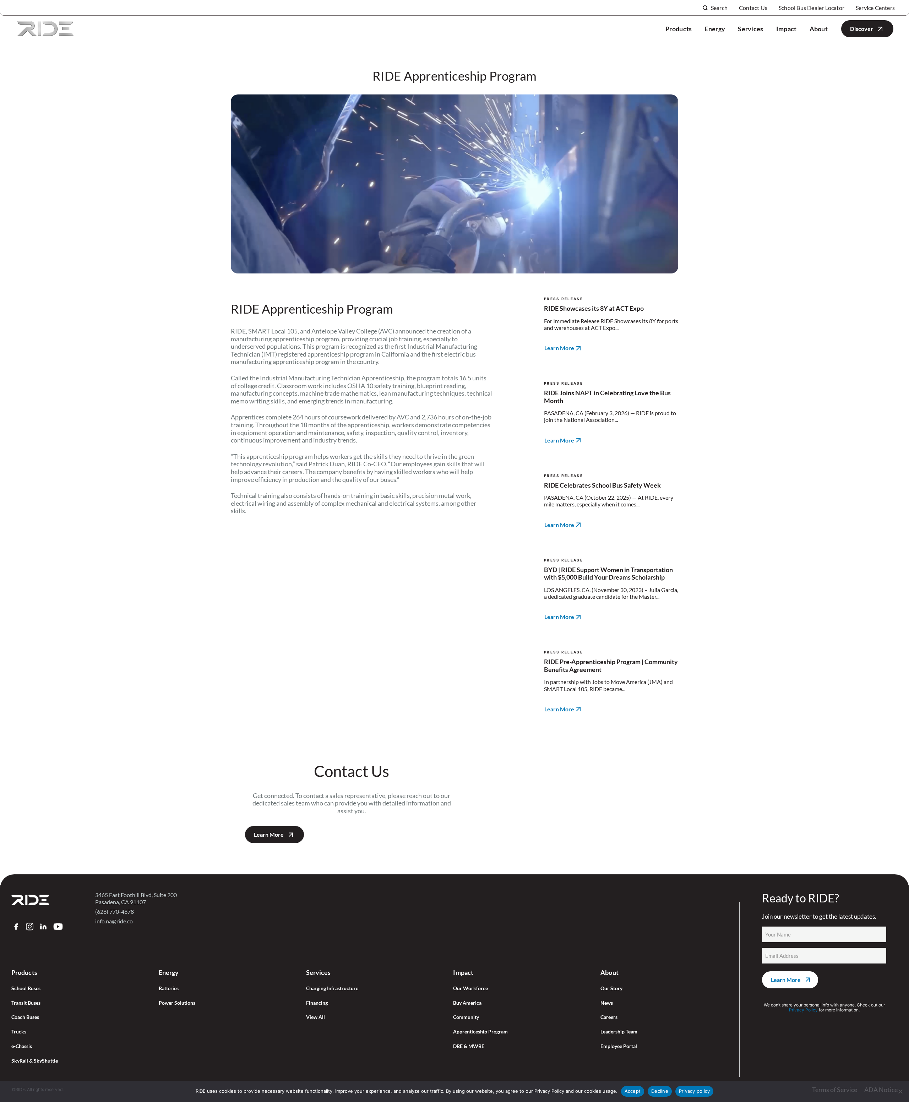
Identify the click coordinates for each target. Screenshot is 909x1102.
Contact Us (753, 7)
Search (719, 7)
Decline (659, 1091)
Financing (317, 1003)
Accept (633, 1091)
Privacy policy (694, 1091)
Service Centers (875, 7)
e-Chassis (21, 1046)
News (606, 1003)
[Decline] (900, 1091)
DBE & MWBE (468, 1046)
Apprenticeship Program (480, 1032)
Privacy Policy (803, 1010)
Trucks (18, 1032)
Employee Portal (618, 1046)
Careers (608, 1017)
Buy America (467, 1003)
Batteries (169, 988)
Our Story (611, 988)
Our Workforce (470, 988)
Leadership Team (618, 1032)
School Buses (25, 988)
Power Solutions (177, 1003)
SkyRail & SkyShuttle (34, 1061)
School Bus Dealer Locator (811, 7)
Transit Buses (25, 1003)
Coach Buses (25, 1017)
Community (466, 1017)
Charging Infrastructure (332, 988)
